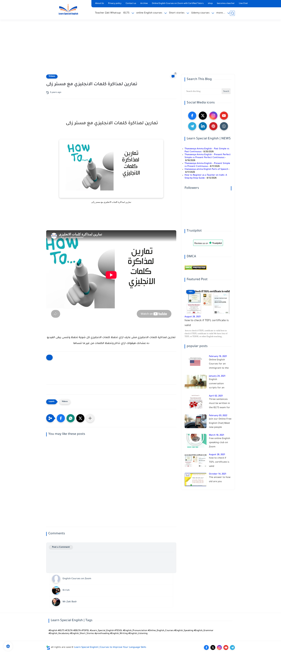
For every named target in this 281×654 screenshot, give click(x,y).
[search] (232, 13)
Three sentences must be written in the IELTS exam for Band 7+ (219, 404)
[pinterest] (213, 126)
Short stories (176, 13)
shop (210, 3)
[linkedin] (203, 126)
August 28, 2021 (193, 317)
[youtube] (224, 116)
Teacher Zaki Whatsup (108, 13)
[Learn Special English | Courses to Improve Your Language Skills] (68, 9)
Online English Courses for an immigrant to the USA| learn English (219, 365)
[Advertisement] (140, 49)
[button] (61, 418)
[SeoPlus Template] (48, 647)
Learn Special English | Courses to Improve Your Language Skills (110, 647)
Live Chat (243, 3)
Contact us (131, 3)
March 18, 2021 (216, 435)
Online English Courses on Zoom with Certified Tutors (178, 3)
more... (220, 13)
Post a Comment (61, 547)
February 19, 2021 (218, 356)
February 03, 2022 (218, 415)
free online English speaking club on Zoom (219, 442)
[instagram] (213, 116)
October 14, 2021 (217, 474)
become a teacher (226, 3)
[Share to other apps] (90, 418)
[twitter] (203, 116)
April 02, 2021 (216, 396)
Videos (52, 76)
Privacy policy (114, 3)
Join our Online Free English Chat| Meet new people (220, 423)
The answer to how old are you (219, 479)
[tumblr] (224, 126)
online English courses (149, 13)
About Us (99, 3)
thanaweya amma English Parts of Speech (206, 169)
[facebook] (192, 116)
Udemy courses (200, 13)
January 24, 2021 (217, 376)
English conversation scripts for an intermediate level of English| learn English (219, 384)
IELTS (126, 13)
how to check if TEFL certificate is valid (207, 323)
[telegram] (192, 126)
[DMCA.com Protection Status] (196, 269)
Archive (144, 3)
